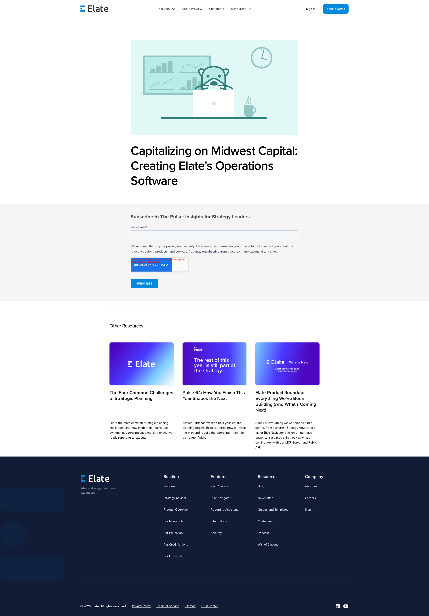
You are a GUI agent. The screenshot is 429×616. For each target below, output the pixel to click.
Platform (169, 486)
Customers (216, 9)
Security (216, 533)
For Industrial (173, 556)
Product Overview (176, 510)
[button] (167, 9)
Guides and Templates (273, 510)
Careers (310, 498)
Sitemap (190, 606)
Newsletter (265, 498)
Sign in (309, 510)
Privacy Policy (141, 606)
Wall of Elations (268, 544)
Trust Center (209, 606)
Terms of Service (167, 606)
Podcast (263, 533)
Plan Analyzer (220, 486)
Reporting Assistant (224, 510)
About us (311, 486)
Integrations (219, 521)
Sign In (310, 9)
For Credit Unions (176, 544)
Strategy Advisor (175, 498)
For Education (173, 533)
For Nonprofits (174, 521)
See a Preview (192, 9)
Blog (261, 486)
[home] (94, 9)
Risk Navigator (221, 498)
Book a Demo (335, 9)
